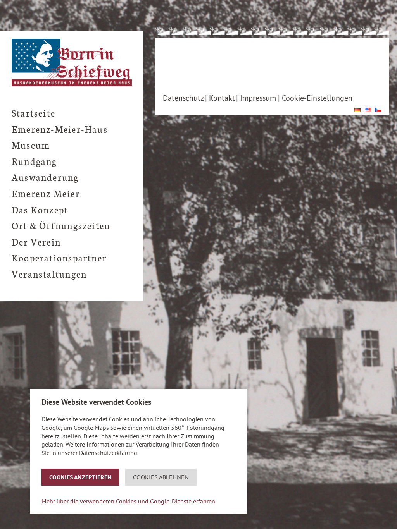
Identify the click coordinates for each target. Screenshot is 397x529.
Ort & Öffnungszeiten (61, 225)
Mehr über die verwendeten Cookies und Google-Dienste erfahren (128, 501)
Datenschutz (183, 98)
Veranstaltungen (49, 273)
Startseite (33, 112)
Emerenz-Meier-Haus (60, 128)
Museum (31, 144)
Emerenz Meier (46, 193)
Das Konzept (40, 209)
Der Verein (36, 241)
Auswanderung (45, 176)
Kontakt (222, 98)
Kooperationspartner (59, 257)
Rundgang (34, 161)
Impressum (258, 98)
